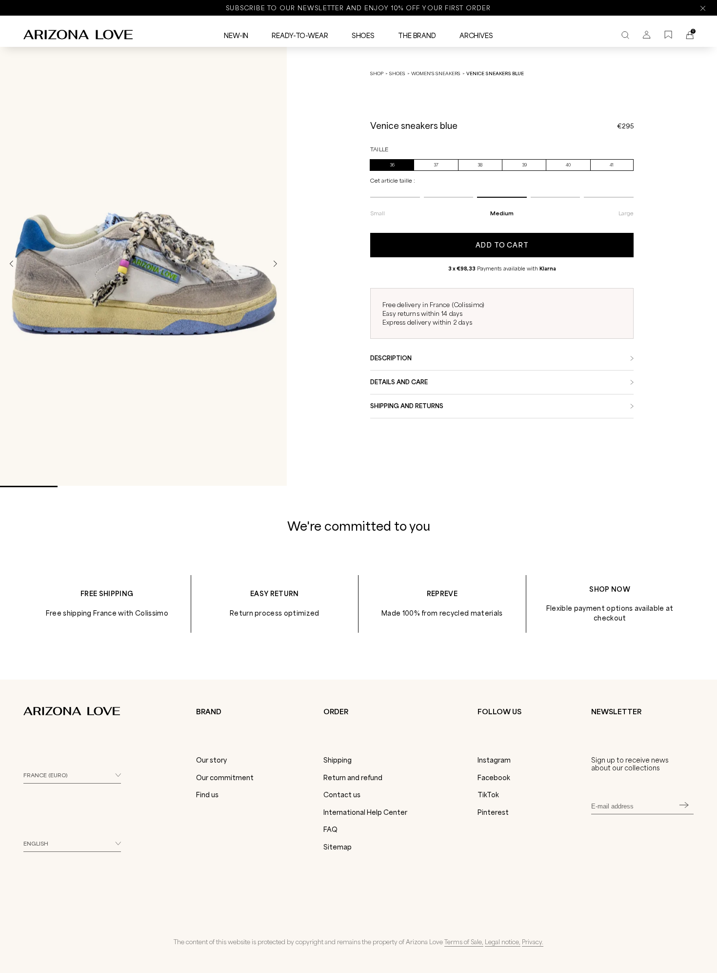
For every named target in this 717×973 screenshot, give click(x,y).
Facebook (494, 777)
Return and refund (352, 777)
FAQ (330, 829)
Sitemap (337, 847)
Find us (207, 794)
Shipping (337, 760)
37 (436, 165)
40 (568, 165)
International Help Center (365, 812)
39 (524, 165)
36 (392, 165)
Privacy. (532, 942)
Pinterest (493, 812)
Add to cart (502, 245)
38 (480, 165)
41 (612, 165)
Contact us (341, 794)
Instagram (494, 760)
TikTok (488, 794)
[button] (275, 264)
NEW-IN (236, 35)
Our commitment (225, 777)
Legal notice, (502, 942)
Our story (211, 760)
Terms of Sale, (463, 942)
